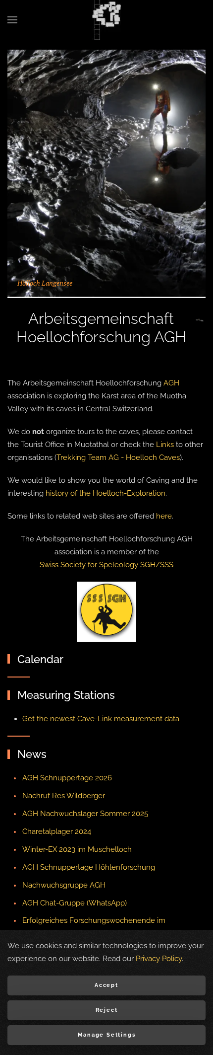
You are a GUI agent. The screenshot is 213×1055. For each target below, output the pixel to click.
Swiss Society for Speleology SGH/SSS (106, 564)
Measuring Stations (66, 694)
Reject (107, 1010)
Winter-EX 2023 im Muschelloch (77, 849)
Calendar (40, 659)
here (164, 516)
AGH (171, 382)
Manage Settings (107, 1035)
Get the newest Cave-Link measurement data (100, 718)
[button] (12, 20)
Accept (106, 985)
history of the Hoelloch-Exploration (105, 493)
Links (165, 444)
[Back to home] (106, 20)
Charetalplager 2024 (56, 831)
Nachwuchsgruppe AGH (64, 885)
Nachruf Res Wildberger (63, 795)
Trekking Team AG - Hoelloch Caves (118, 457)
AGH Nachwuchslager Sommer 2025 (85, 813)
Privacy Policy (159, 958)
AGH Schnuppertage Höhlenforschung (88, 867)
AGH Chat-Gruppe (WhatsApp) (74, 903)
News (32, 754)
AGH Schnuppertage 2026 (67, 777)
